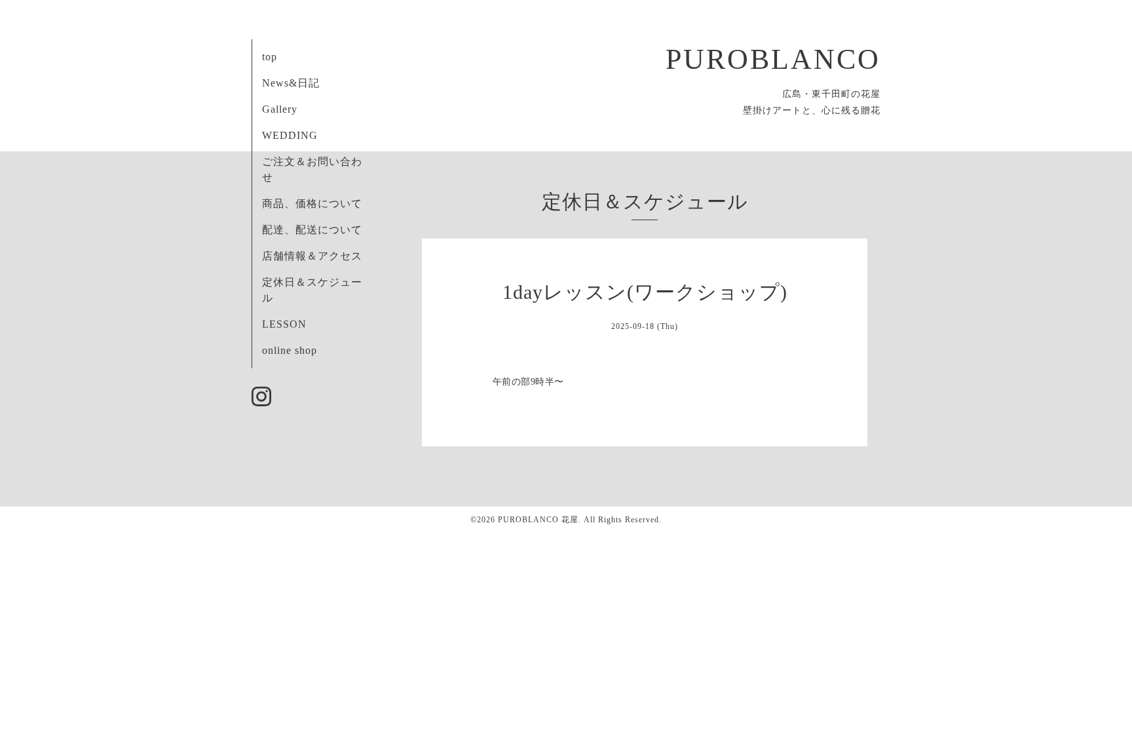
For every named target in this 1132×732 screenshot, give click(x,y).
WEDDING (290, 135)
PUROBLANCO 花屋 (538, 519)
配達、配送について (312, 229)
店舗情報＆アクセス (312, 255)
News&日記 (291, 82)
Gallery (279, 109)
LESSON (284, 324)
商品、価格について (312, 203)
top (269, 56)
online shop (289, 350)
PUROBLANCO (773, 59)
